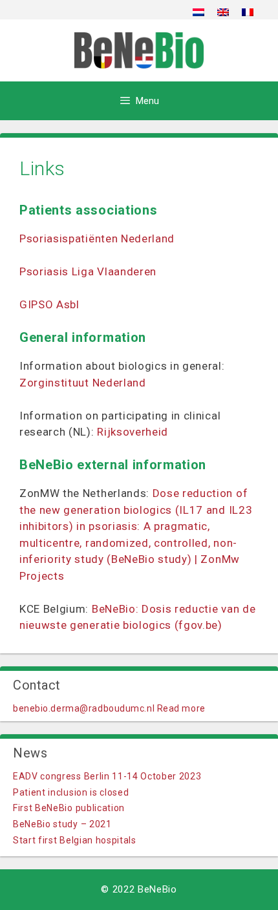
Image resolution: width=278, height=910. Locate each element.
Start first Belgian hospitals (74, 840)
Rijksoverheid (132, 431)
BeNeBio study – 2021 (62, 824)
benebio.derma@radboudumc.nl (84, 708)
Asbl (68, 304)
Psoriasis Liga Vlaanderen (87, 271)
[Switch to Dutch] (198, 12)
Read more (181, 708)
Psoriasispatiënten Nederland (97, 238)
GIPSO (37, 304)
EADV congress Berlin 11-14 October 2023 (107, 776)
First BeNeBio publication (69, 808)
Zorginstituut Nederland (82, 382)
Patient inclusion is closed (71, 792)
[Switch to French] (247, 12)
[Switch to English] (223, 12)
